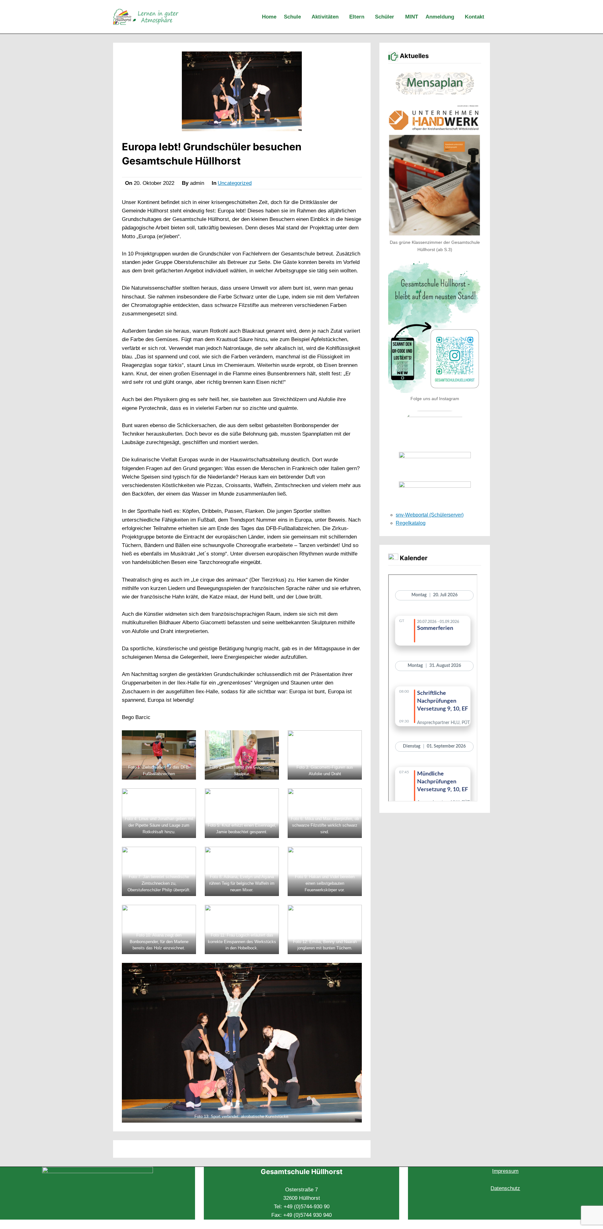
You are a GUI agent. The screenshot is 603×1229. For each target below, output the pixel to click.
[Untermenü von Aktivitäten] (342, 17)
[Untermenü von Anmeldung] (458, 17)
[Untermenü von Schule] (305, 17)
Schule (292, 17)
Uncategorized (235, 183)
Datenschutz (505, 1188)
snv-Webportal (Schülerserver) (430, 515)
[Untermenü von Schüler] (398, 17)
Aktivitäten (325, 17)
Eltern (356, 17)
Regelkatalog (411, 523)
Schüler (384, 17)
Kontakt (474, 17)
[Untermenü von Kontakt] (488, 17)
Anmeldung (440, 17)
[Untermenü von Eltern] (368, 17)
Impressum (505, 1171)
